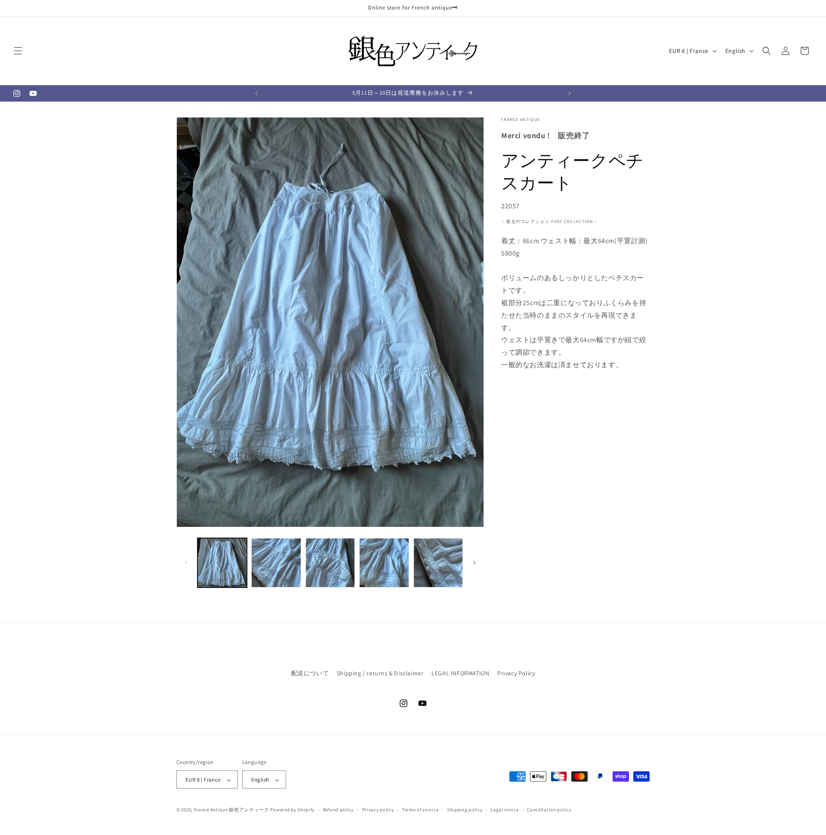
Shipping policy (465, 810)
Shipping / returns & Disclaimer (380, 673)
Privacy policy (378, 810)
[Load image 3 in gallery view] (330, 563)
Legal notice (504, 810)
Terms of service (420, 810)
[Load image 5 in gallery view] (438, 563)
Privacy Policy (516, 673)
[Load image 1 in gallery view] (222, 563)
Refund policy (338, 810)
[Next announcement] (569, 93)
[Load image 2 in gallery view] (276, 563)
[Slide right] (474, 562)
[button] (18, 50)
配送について (310, 673)
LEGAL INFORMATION (460, 673)
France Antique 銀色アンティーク (231, 810)
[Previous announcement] (256, 93)
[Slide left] (185, 562)
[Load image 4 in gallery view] (384, 563)
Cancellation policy (549, 810)
